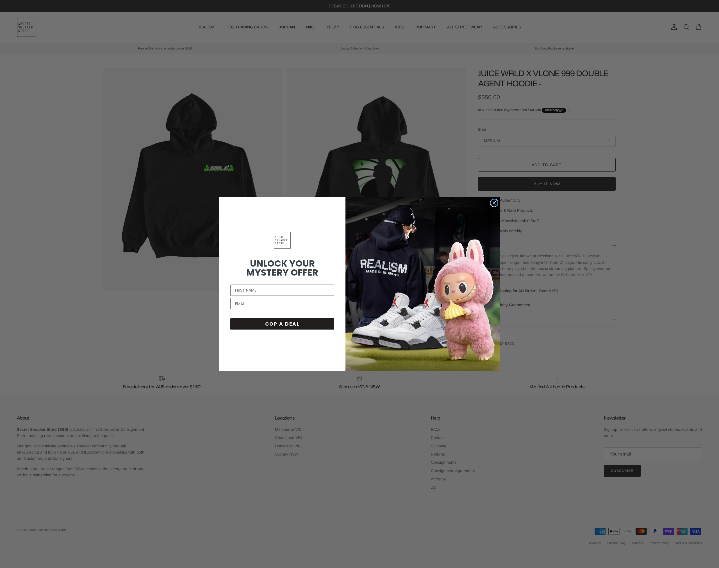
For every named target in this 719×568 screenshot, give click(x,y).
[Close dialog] (494, 202)
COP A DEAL (282, 324)
